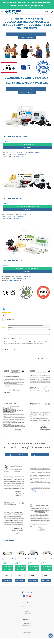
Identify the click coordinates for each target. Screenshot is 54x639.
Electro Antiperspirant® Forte (20, 559)
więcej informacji (35, 152)
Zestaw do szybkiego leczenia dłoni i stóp (33, 559)
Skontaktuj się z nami (27, 606)
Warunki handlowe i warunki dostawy (27, 609)
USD (46, 11)
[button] (38, 358)
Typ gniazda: (4, 572)
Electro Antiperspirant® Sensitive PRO (46, 559)
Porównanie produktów (27, 625)
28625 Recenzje (5, 314)
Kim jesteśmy (27, 611)
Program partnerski (27, 613)
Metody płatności (27, 630)
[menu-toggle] (2, 11)
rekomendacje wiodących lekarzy (14, 156)
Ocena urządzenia (9, 319)
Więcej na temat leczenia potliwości (16, 455)
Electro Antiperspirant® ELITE (7, 559)
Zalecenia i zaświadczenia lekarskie (27, 628)
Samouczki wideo (27, 623)
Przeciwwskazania (27, 632)
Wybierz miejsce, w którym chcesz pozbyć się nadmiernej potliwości (26, 34)
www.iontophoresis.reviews (19, 154)
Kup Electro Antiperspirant (27, 37)
